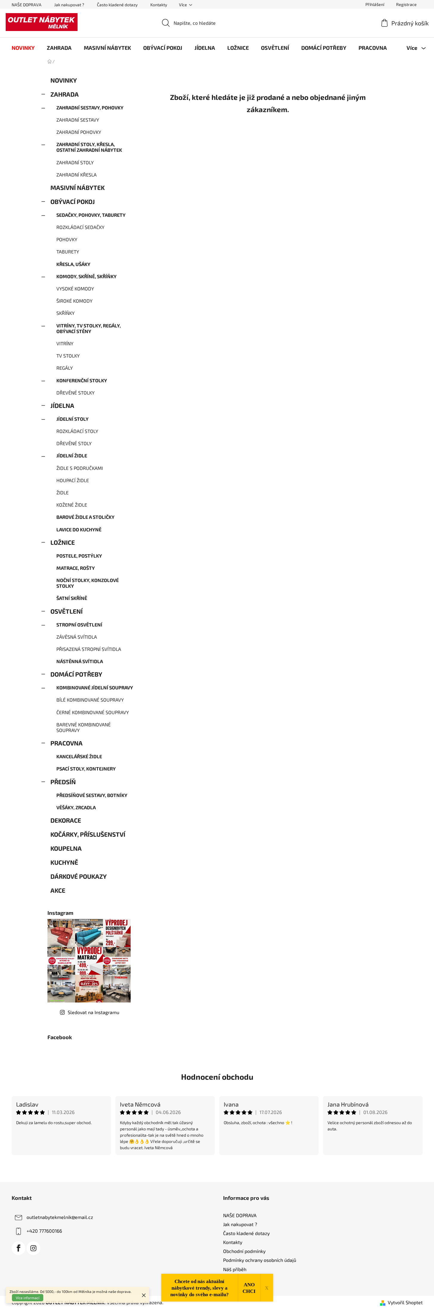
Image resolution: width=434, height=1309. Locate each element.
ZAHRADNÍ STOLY (75, 162)
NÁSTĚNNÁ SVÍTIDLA (79, 661)
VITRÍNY (64, 343)
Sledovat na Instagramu (93, 1012)
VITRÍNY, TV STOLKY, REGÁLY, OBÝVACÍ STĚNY (88, 328)
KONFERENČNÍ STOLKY (81, 380)
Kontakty (158, 4)
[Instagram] (33, 1248)
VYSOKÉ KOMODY (75, 288)
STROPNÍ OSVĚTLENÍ (79, 624)
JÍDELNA (62, 405)
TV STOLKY (68, 355)
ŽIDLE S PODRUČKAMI (79, 468)
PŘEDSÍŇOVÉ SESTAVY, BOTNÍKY (91, 795)
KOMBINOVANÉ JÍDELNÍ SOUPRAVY (94, 687)
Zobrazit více (217, 1168)
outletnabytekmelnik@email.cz (60, 1217)
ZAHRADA (64, 94)
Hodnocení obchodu (217, 1076)
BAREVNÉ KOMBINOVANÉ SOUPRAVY (83, 727)
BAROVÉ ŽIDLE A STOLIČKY (85, 517)
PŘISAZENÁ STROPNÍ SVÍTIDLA (88, 649)
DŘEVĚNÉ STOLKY (75, 392)
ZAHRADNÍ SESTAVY (77, 120)
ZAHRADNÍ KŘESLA (76, 174)
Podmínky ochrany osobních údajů (259, 1260)
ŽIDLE (62, 492)
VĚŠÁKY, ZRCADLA (76, 807)
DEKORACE (65, 820)
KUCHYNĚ (64, 862)
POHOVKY (66, 239)
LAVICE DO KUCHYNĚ (78, 529)
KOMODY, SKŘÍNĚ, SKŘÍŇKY (86, 276)
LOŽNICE (62, 542)
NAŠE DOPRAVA (26, 4)
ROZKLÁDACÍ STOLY (77, 431)
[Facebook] (18, 1248)
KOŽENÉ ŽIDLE (71, 504)
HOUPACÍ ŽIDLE (72, 480)
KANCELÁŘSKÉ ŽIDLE (79, 756)
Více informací (27, 1298)
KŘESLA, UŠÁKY (73, 264)
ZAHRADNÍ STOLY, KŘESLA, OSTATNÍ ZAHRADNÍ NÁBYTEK (89, 147)
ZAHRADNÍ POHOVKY (78, 132)
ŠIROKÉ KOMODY (74, 301)
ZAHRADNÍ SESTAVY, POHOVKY (89, 107)
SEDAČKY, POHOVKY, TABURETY (91, 215)
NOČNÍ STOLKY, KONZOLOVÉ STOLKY (87, 583)
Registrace (406, 4)
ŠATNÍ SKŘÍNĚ (71, 598)
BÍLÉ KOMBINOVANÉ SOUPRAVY (90, 700)
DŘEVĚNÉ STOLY (74, 443)
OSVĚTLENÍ (66, 611)
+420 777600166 (44, 1231)
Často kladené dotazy (117, 4)
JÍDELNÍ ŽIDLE (71, 455)
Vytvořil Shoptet (405, 1302)
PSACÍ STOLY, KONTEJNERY (86, 768)
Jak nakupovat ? (69, 4)
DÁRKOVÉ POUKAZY (78, 876)
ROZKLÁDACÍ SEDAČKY (80, 227)
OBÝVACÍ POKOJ (72, 201)
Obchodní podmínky (244, 1251)
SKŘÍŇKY (65, 313)
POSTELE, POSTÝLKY (79, 555)
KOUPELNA (66, 848)
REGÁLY (64, 368)
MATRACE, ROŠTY (75, 568)
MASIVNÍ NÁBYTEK (77, 187)
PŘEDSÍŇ (63, 781)
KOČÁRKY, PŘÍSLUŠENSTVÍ (87, 834)
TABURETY (67, 251)
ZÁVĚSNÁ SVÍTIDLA (76, 637)
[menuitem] (23, 48)
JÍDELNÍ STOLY (72, 419)
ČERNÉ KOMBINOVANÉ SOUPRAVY (92, 712)
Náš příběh (234, 1269)
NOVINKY (63, 80)
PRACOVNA (66, 743)
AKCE (57, 890)
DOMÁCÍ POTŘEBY (76, 674)
